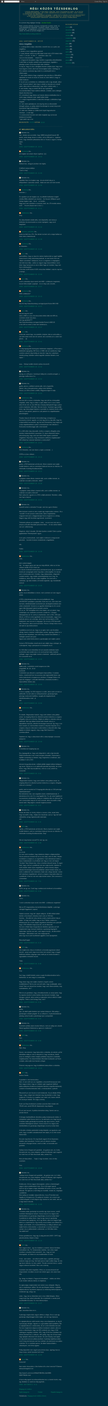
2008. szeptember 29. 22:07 (30, 286)
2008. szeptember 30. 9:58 (30, 1041)
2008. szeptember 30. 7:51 (30, 881)
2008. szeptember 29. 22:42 (30, 367)
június (67, 46)
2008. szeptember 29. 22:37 (30, 306)
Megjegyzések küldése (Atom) (37, 1396)
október (68, 35)
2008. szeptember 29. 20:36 (30, 147)
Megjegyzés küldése (25, 1389)
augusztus (69, 41)
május (67, 49)
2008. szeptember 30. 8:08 (30, 891)
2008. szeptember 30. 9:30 (30, 1002)
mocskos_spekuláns (27, 231)
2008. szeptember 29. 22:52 (30, 379)
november (69, 32)
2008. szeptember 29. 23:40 (30, 585)
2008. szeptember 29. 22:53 (30, 393)
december (69, 30)
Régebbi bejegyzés (56, 1392)
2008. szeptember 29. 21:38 (30, 239)
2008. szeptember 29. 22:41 (30, 341)
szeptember (69, 38)
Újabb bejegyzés (24, 1392)
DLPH (23, 826)
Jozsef (23, 1359)
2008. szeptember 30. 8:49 (30, 963)
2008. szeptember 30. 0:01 (30, 773)
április (67, 52)
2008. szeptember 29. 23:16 (30, 457)
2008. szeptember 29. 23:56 (30, 703)
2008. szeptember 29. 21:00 (30, 173)
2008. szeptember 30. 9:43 (30, 1018)
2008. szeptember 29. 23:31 (30, 500)
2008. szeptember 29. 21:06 (30, 185)
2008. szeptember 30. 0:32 (30, 822)
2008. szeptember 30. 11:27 (30, 1303)
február (68, 57)
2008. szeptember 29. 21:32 (30, 227)
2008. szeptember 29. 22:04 (30, 274)
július (67, 43)
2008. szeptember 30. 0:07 (30, 805)
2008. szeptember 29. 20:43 (30, 156)
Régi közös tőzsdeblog (54, 8)
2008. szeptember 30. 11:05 (30, 1204)
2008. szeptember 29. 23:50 (30, 684)
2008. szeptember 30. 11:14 (30, 1240)
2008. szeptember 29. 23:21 (30, 471)
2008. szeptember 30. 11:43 (30, 1355)
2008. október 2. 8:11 (28, 1384)
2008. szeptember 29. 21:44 (30, 249)
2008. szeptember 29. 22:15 (30, 296)
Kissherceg (24, 151)
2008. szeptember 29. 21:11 (30, 208)
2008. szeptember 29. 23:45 (30, 659)
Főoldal (40, 1392)
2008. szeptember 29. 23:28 (30, 483)
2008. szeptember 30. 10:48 (30, 1168)
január (67, 27)
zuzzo (23, 253)
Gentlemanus (25, 213)
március (68, 54)
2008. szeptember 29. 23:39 (30, 551)
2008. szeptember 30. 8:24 (30, 943)
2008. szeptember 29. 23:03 (30, 443)
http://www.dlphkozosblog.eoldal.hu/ (30, 34)
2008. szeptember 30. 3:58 (30, 843)
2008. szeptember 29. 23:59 (30, 741)
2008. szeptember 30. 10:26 (30, 1068)
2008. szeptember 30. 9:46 (30, 1031)
